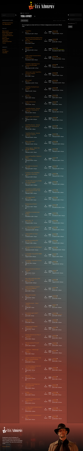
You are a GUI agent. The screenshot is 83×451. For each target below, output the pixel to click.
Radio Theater (5, 38)
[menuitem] (4, 446)
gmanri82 (29, 314)
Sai (54, 159)
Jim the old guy (30, 377)
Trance (4, 43)
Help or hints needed (30, 295)
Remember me (71, 23)
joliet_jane (56, 174)
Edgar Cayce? (28, 319)
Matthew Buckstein (58, 314)
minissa (28, 235)
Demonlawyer (57, 135)
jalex (28, 32)
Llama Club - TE (29, 220)
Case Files (4, 28)
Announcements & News (7, 20)
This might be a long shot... (31, 166)
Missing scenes (28, 47)
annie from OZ (57, 409)
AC (54, 306)
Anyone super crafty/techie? (32, 116)
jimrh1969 (56, 198)
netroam (28, 337)
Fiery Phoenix (29, 42)
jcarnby (28, 167)
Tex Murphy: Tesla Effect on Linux (33, 260)
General (4, 49)
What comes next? (30, 141)
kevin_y (55, 40)
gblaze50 (29, 142)
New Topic (24, 20)
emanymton (29, 159)
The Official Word (6, 24)
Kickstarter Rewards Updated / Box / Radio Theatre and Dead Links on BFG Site (33, 39)
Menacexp (56, 32)
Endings (27, 392)
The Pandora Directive (7, 35)
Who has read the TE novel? (32, 343)
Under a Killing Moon (7, 34)
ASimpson (29, 387)
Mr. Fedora (29, 198)
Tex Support (5, 51)
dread (28, 296)
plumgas (55, 228)
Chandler (56, 150)
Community (4, 47)
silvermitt (56, 81)
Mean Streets (5, 31)
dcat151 (55, 359)
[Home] (41, 6)
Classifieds (4, 52)
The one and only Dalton (59, 49)
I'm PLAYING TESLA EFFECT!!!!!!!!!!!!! (33, 254)
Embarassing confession (31, 204)
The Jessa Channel (30, 368)
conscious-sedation (31, 228)
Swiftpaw (29, 262)
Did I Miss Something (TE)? (31, 240)
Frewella (28, 111)
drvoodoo (29, 96)
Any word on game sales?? (31, 313)
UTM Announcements (7, 22)
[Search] (16, 15)
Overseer (4, 37)
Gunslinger (56, 401)
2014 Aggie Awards (30, 197)
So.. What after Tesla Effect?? (32, 227)
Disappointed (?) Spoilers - (31, 326)
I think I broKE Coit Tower (31, 233)
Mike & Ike (27, 375)
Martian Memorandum (7, 32)
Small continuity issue (30, 101)
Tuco (28, 89)
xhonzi (28, 215)
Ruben (28, 48)
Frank (28, 418)
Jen (27, 118)
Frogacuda (56, 191)
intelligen (29, 75)
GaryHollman (29, 327)
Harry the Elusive (30, 58)
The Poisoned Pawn (7, 41)
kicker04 (29, 352)
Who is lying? (28, 80)
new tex (27, 95)
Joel (27, 150)
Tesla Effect (5, 40)
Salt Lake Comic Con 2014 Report (33, 247)
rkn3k (28, 66)
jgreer (55, 255)
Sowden (55, 118)
